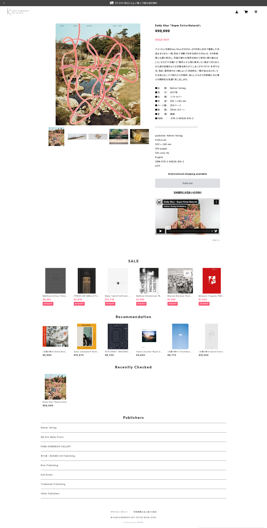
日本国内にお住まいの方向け (187, 192)
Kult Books (47, 474)
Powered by (130, 522)
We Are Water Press (52, 437)
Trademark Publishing (53, 484)
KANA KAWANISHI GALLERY (56, 446)
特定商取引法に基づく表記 (145, 512)
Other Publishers (50, 493)
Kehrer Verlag (48, 427)
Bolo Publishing (49, 465)
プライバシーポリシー (119, 512)
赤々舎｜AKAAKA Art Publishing (58, 456)
